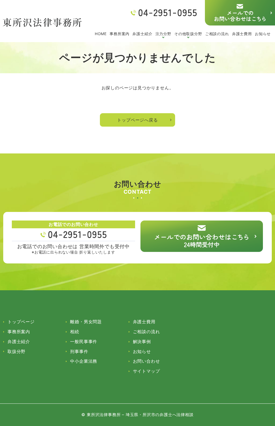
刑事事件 (79, 351)
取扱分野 (17, 351)
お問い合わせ (146, 361)
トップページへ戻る (137, 120)
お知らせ (263, 33)
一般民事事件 (83, 341)
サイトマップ (146, 371)
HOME (101, 33)
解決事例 (142, 341)
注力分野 (163, 33)
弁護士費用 (242, 33)
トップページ (21, 321)
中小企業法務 (83, 361)
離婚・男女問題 (86, 321)
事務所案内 (119, 33)
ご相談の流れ (217, 33)
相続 (74, 331)
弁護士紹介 (142, 33)
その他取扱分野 (188, 33)
